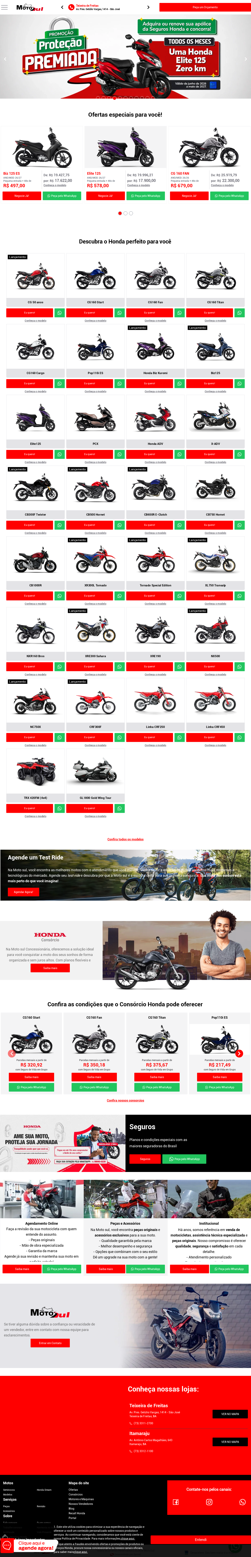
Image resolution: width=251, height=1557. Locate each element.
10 (147, 98)
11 (153, 98)
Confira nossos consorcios (125, 1100)
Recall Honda (77, 1513)
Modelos (7, 1494)
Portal (72, 1518)
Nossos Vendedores (81, 1503)
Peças (6, 1506)
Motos (8, 1483)
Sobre (7, 1516)
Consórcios (76, 1494)
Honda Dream (44, 1490)
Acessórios (9, 1511)
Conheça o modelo (55, 185)
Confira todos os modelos (125, 839)
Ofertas (73, 1489)
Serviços (9, 1499)
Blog (71, 1508)
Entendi (201, 1540)
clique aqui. (128, 1538)
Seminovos (9, 1490)
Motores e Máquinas (81, 1499)
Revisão (41, 1506)
